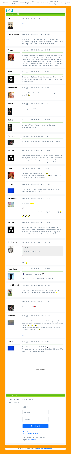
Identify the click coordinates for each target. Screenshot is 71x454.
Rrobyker (11, 316)
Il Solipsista (12, 242)
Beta (38, 449)
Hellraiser (11, 103)
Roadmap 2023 (15, 3)
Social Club (32, 3)
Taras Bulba (12, 88)
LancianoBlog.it (24, 3)
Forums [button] (6, 3)
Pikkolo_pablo (13, 34)
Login (61, 3)
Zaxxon (10, 184)
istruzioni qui (32, 440)
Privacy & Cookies (46, 449)
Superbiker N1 (13, 285)
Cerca (56, 2)
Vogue (10, 50)
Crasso (10, 18)
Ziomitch (11, 136)
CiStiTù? (37, 3)
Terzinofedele (13, 269)
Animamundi (13, 198)
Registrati (67, 3)
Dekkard (11, 72)
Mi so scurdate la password (32, 433)
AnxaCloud (44, 3)
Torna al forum (12, 395)
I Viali (10, 10)
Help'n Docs (51, 3)
